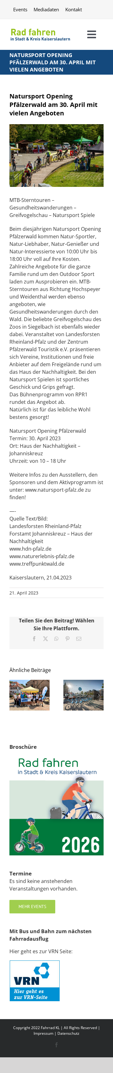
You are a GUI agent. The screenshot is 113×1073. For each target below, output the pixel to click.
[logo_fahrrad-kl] (40, 27)
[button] (14, 695)
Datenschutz (68, 1033)
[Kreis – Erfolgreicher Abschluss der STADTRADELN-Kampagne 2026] (29, 683)
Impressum (43, 1033)
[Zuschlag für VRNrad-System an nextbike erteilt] (83, 683)
